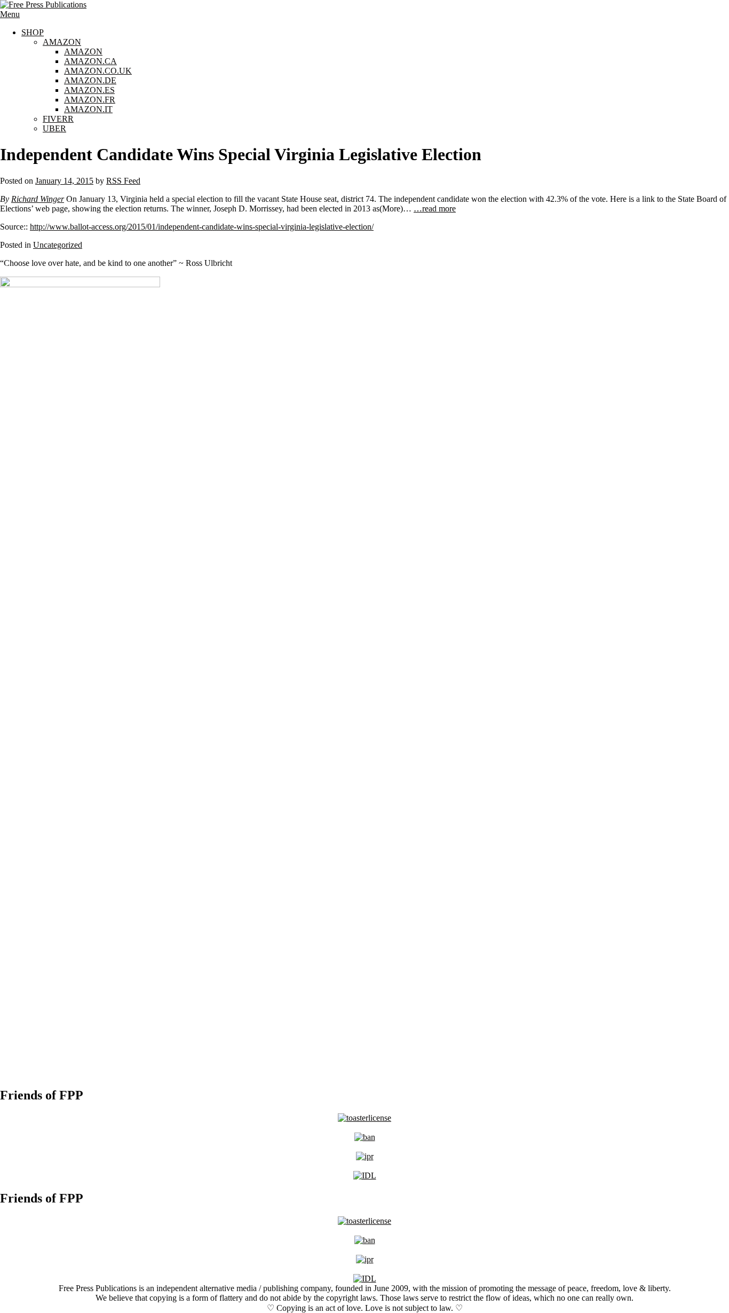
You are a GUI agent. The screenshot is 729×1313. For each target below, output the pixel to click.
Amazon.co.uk (98, 70)
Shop (32, 32)
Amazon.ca (90, 61)
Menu (10, 14)
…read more (435, 208)
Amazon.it (88, 109)
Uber (54, 128)
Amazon (62, 41)
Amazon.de (90, 80)
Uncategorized (57, 244)
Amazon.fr (89, 99)
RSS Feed (123, 180)
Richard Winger (37, 198)
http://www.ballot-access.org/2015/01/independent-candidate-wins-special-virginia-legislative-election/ (202, 226)
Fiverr (58, 118)
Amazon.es (89, 90)
